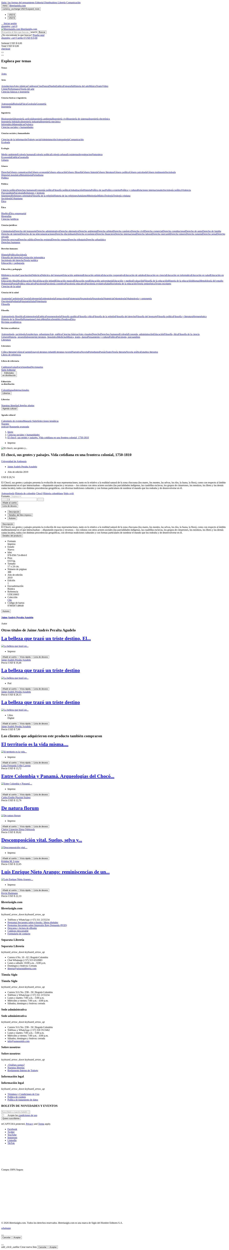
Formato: (6, 496)
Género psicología (138, 172)
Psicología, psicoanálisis (128, 337)
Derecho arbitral (105, 231)
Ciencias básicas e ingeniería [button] (15, 91)
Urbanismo (17, 198)
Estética (59, 86)
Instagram (12, 1137)
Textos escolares (163, 283)
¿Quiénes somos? (16, 1065)
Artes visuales (85, 334)
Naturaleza (97, 154)
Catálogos (33, 86)
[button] (9, 23)
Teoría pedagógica (146, 283)
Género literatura (106, 172)
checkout (5, 48)
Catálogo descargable (18, 931)
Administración (48, 139)
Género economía (40, 172)
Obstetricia (108, 298)
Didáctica (36, 275)
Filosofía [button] (5, 304)
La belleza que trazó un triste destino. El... (46, 638)
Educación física (29, 281)
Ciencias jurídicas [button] (10, 219)
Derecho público (26, 239)
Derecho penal (209, 234)
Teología (109, 195)
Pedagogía (6, 283)
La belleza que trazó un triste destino (40, 670)
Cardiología (16, 298)
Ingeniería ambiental (43, 118)
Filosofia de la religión (43, 195)
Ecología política (42, 154)
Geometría (41, 104)
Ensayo (34, 352)
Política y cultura (129, 190)
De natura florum (20, 808)
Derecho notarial (194, 234)
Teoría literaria (119, 352)
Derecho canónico (122, 231)
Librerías (6, 393)
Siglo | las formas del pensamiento (18, 2)
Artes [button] (4, 74)
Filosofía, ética (171, 334)
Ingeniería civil (60, 118)
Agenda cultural (9, 408)
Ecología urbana (59, 154)
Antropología (62, 139)
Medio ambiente (9, 154)
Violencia (186, 190)
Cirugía (26, 298)
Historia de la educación (180, 281)
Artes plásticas (21, 86)
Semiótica (57, 319)
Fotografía (68, 86)
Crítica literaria (8, 352)
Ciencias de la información (14, 139)
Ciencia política (9, 190)
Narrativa (76, 352)
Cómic (4, 89)
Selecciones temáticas (48, 421)
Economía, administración (140, 334)
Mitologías (92, 195)
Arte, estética (55, 334)
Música (92, 86)
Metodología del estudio (211, 281)
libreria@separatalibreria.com (21, 968)
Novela (84, 352)
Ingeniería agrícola (23, 118)
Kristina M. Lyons (10, 861)
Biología (17, 104)
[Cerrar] (2, 1235)
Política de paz (98, 190)
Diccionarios (37, 367)
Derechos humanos (26, 190)
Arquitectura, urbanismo (37, 334)
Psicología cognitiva (55, 283)
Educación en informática (178, 275)
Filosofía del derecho (11, 257)
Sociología (170, 172)
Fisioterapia (74, 298)
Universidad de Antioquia (13, 461)
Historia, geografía (18, 337)
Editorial (39, 2)
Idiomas (196, 281)
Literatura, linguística (47, 337)
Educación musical (64, 281)
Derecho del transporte (25, 231)
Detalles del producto (11, 536)
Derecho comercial (153, 231)
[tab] (114, 524)
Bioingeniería (7, 118)
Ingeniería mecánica (50, 121)
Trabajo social (34, 139)
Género (5, 337)
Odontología (120, 298)
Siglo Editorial (8, 370)
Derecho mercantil (161, 234)
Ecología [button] (5, 142)
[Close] (2, 55)
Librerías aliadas (26, 405)
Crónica (20, 352)
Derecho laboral (144, 234)
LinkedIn (12, 1140)
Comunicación (73, 2)
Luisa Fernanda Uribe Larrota (16, 765)
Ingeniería (32, 337)
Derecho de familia (211, 231)
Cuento (27, 352)
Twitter (10, 1132)
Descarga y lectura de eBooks (22, 928)
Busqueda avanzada (19, 426)
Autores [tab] (12, 518)
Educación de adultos (134, 275)
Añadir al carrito (9, 503)
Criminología (7, 231)
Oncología (6, 301)
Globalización (76, 190)
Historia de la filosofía (12, 319)
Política (12, 254)
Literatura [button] (6, 339)
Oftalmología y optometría (139, 298)
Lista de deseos (41, 657)
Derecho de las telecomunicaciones (38, 234)
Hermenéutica (200, 316)
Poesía (15, 283)
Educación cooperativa (113, 275)
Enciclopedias (24, 367)
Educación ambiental (73, 275)
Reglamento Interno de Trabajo (22, 1070)
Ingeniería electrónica (99, 118)
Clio (9, 600)
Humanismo (29, 319)
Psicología (19, 193)
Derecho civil (137, 231)
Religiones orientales (21, 195)
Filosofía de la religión (104, 316)
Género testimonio (156, 172)
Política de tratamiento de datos (22, 1099)
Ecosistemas (73, 154)
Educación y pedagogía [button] (12, 263)
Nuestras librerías (9, 405)
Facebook (12, 1129)
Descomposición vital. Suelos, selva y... (41, 840)
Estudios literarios (149, 352)
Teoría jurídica (31, 260)
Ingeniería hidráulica (11, 121)
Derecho (5, 172)
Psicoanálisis (7, 193)
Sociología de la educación (124, 283)
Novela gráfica (133, 352)
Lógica (38, 319)
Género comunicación (20, 172)
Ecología (123, 334)
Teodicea (66, 319)
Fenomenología (53, 316)
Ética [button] (3, 201)
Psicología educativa (75, 283)
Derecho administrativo (47, 231)
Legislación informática (33, 257)
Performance (14, 89)
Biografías (6, 216)
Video (105, 86)
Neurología (97, 298)
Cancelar (6, 1237)
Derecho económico (86, 234)
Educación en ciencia (155, 275)
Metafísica (47, 319)
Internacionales (21, 390)
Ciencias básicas (70, 334)
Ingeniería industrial (31, 121)
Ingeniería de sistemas (78, 118)
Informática (6, 124)
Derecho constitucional (174, 231)
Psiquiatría (25, 301)
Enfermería (35, 298)
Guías (14, 367)
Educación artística (92, 275)
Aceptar (17, 1237)
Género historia (90, 172)
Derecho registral (43, 239)
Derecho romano (60, 239)
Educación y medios (123, 281)
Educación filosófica (11, 281)
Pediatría (16, 301)
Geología (31, 104)
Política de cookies (16, 1097)
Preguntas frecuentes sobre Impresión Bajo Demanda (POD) (37, 925)
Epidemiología (48, 298)
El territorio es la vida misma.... (34, 744)
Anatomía (6, 298)
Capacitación (25, 275)
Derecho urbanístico (96, 239)
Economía (6, 157)
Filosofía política (61, 190)
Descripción (7, 524)
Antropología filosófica (12, 316)
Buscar (42, 32)
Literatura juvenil (63, 352)
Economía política (44, 190)
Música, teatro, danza (77, 337)
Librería (62, 2)
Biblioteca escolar (10, 275)
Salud (108, 283)
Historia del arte (81, 86)
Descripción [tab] (14, 512)
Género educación (58, 172)
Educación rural (82, 281)
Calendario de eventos (12, 421)
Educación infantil (46, 281)
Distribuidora (51, 2)
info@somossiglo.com (18, 1041)
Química (29, 124)
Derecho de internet (11, 234)
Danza (45, 86)
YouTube (12, 1134)
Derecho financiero (105, 234)
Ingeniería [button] (6, 106)
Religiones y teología (34, 193)
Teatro (99, 86)
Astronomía (7, 104)
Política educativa (26, 283)
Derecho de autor (193, 231)
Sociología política (172, 190)
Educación (158, 334)
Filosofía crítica (85, 316)
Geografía (24, 157)
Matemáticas (18, 124)
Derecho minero (178, 234)
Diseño (52, 86)
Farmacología (61, 298)
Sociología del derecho (12, 260)
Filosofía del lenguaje (146, 316)
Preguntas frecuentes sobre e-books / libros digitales (32, 922)
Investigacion (85, 154)
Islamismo (6, 195)
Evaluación (138, 281)
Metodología (26, 175)
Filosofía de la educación (156, 281)
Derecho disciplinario (65, 234)
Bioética (5, 213)
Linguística (14, 175)
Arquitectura (7, 86)
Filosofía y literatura (183, 316)
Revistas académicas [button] (11, 322)
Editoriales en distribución (9, 374)
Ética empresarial (17, 213)
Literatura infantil (46, 352)
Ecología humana (25, 154)
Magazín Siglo (30, 421)
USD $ (12, 15)
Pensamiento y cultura (98, 337)
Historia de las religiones (66, 195)
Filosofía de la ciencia (189, 334)
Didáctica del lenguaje (52, 275)
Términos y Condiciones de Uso (23, 1094)
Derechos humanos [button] (10, 242)
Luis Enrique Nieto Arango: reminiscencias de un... (55, 872)
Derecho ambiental (88, 231)
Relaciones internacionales (150, 190)
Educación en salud (200, 275)
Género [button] (5, 160)
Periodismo (37, 175)
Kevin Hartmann (9, 893)
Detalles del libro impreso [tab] (20, 515)
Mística (101, 195)
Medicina (62, 337)
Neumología (86, 298)
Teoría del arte (27, 89)
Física (24, 104)
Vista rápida (25, 657)
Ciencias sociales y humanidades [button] (17, 127)
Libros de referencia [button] (11, 354)
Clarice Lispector (10, 829)
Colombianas (7, 390)
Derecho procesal (9, 239)
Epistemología (31, 316)
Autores (6, 611)
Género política (121, 172)
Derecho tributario (77, 239)
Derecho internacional (125, 234)
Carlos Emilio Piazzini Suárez (16, 797)
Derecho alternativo (69, 231)
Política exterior (113, 190)
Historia (5, 175)
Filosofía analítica (69, 316)
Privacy (29, 1124)
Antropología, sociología (13, 334)
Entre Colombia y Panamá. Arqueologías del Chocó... (57, 776)
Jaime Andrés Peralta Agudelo (22, 466)
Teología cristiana (121, 195)
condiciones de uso (28, 1115)
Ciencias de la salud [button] (11, 286)
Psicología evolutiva (95, 283)
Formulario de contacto (18, 933)
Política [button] (5, 177)
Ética (72, 319)
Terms (41, 1124)
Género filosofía (75, 172)
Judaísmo (82, 195)
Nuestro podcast (5, 425)
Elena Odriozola (27, 829)
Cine (40, 86)
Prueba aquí (38, 35)
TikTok (11, 1143)
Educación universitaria (101, 281)
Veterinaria (41, 301)
